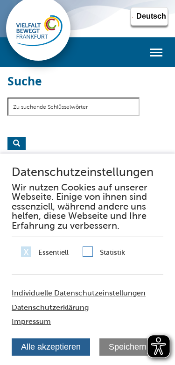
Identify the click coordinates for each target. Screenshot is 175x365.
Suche (16, 143)
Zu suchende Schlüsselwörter (50, 106)
